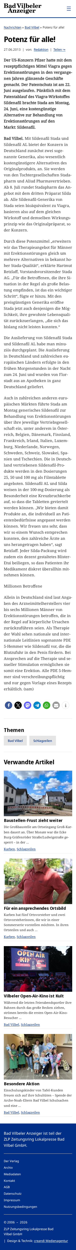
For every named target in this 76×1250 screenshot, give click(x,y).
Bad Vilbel (32, 27)
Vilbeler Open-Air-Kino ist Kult (34, 995)
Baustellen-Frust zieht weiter (33, 820)
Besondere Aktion (21, 1083)
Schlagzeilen (42, 741)
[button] (8, 705)
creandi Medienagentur (51, 1241)
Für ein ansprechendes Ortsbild (35, 908)
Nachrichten (12, 27)
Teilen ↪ (59, 49)
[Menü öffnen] (68, 8)
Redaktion (41, 49)
